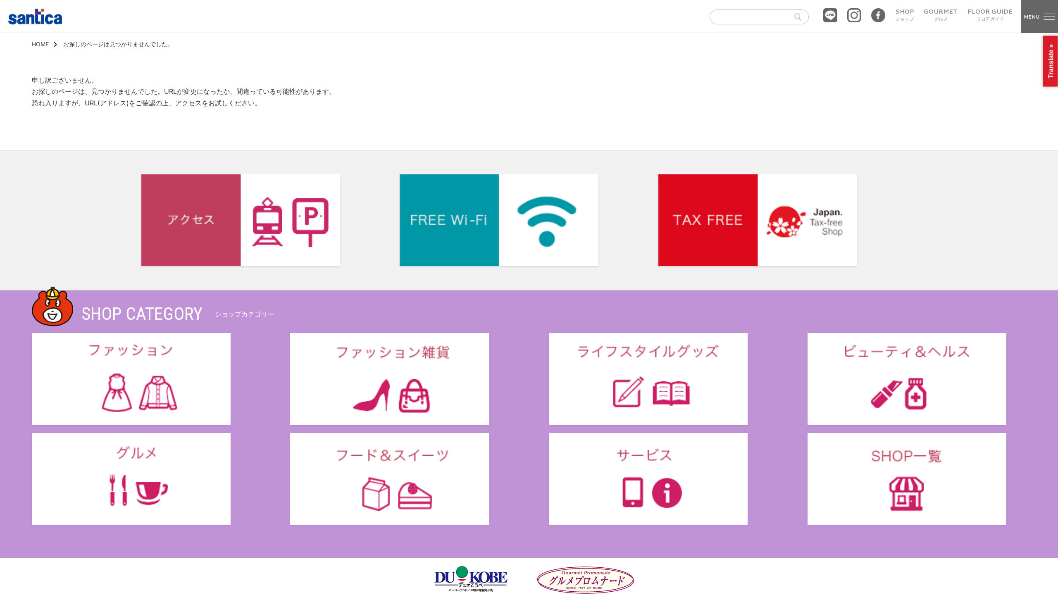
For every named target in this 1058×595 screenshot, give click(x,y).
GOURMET (941, 15)
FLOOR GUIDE (990, 15)
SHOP (904, 15)
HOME (40, 44)
